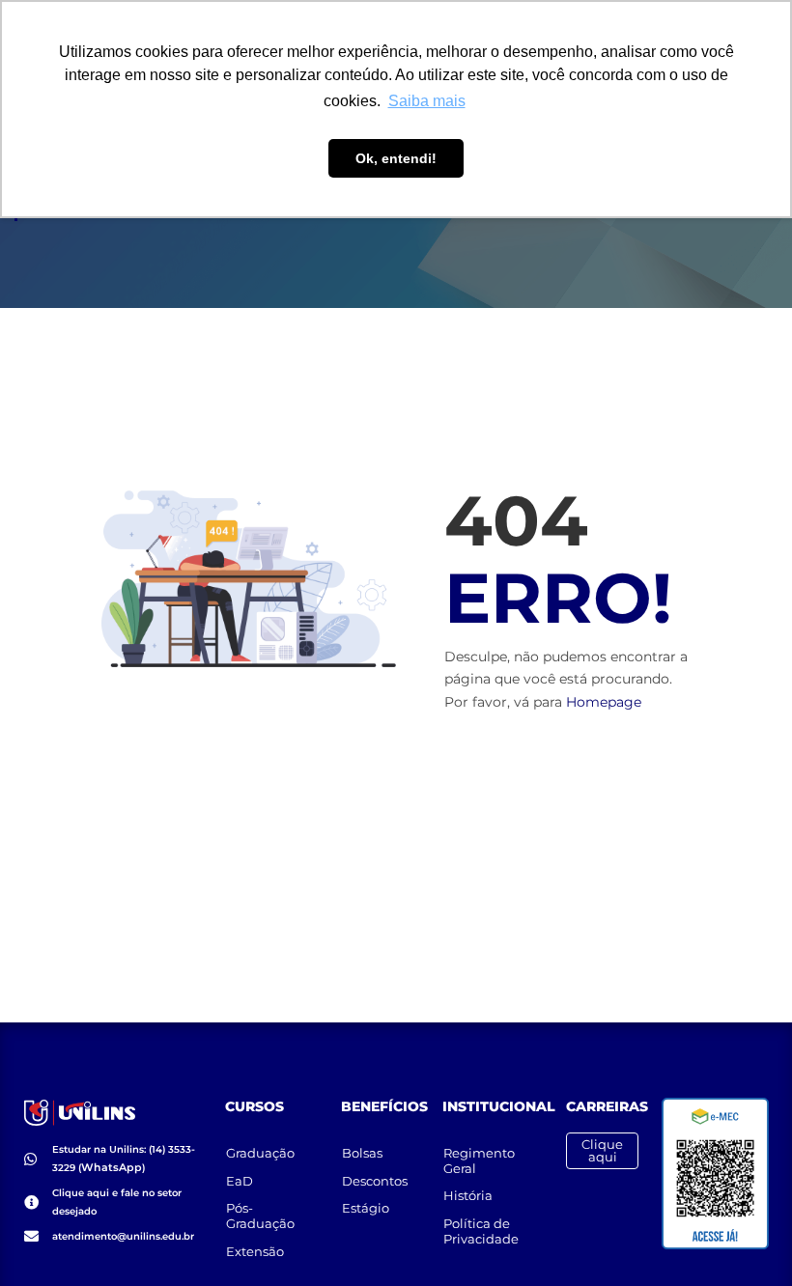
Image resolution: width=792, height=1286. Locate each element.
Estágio (365, 1208)
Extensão (255, 1251)
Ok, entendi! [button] (396, 158)
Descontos (375, 1180)
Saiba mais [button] (427, 101)
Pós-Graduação (260, 1215)
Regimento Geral (479, 1160)
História (468, 1195)
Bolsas (362, 1152)
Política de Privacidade (481, 1231)
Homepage (603, 702)
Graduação (260, 1152)
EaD (239, 1180)
